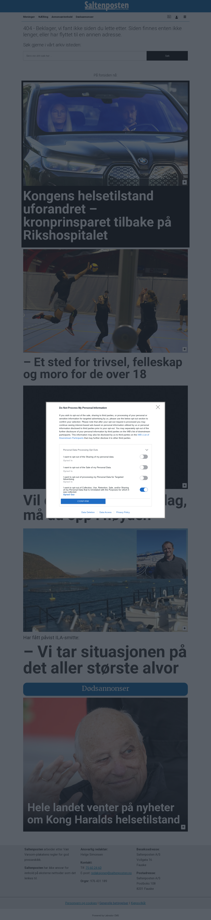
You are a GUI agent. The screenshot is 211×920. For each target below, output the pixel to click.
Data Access (105, 512)
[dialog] (105, 460)
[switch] (144, 457)
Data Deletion (88, 512)
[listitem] (105, 450)
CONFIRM (83, 501)
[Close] (159, 408)
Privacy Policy (123, 512)
